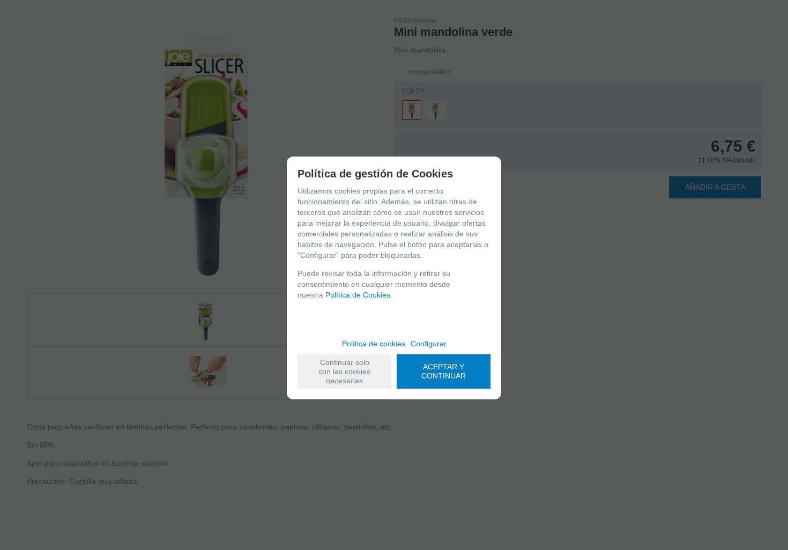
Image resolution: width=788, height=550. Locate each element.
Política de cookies (373, 343)
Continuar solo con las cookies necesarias (344, 371)
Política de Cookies (357, 295)
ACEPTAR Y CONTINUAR (443, 371)
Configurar (429, 343)
